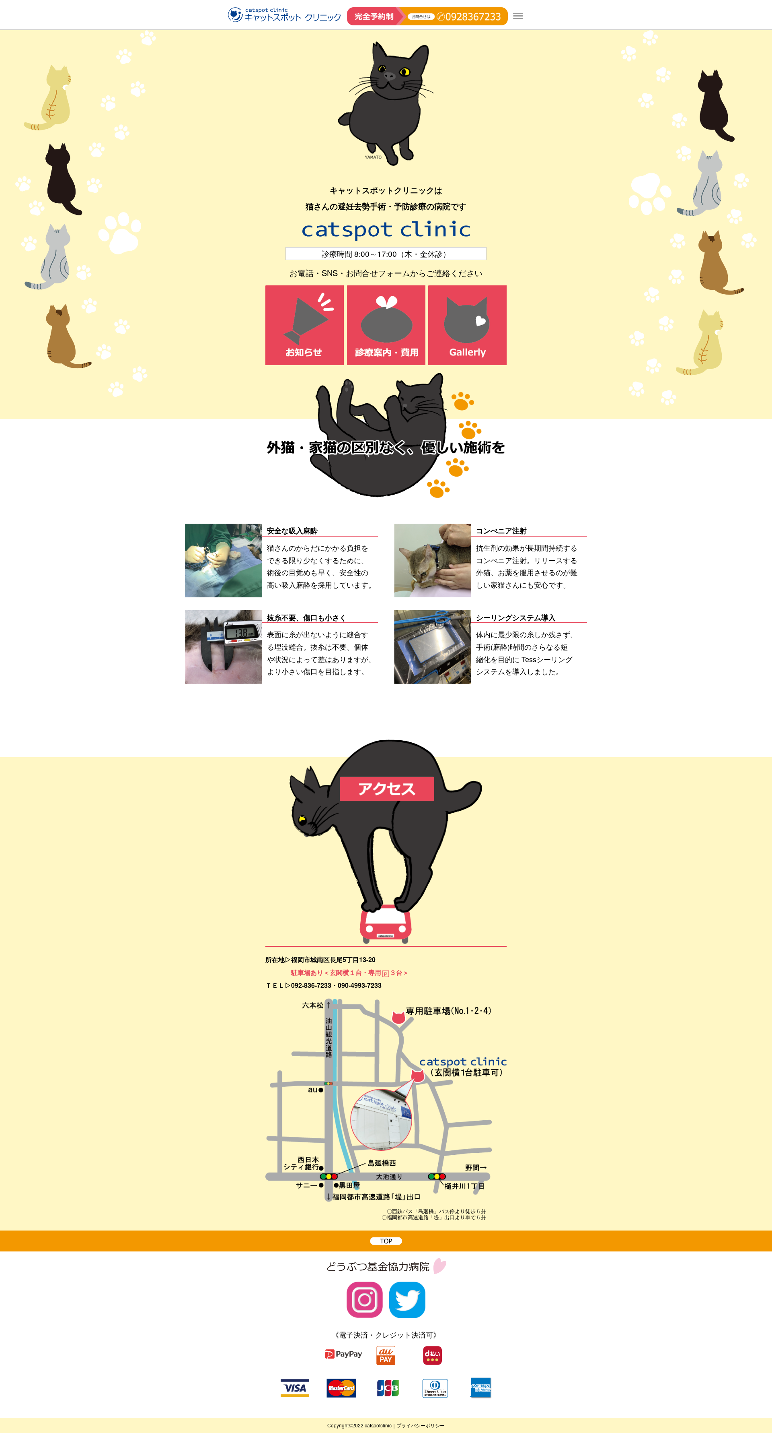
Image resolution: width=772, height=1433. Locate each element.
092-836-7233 (311, 985)
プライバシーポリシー (420, 1425)
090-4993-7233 (360, 985)
